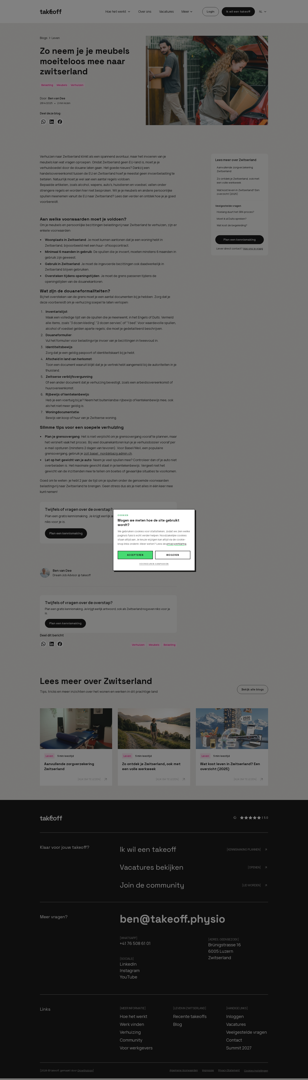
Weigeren (172, 555)
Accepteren (135, 555)
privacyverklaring (176, 543)
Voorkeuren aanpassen (154, 564)
